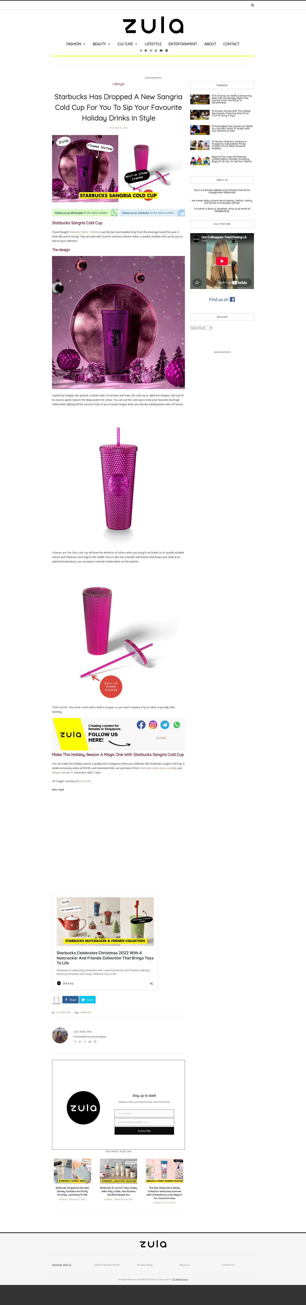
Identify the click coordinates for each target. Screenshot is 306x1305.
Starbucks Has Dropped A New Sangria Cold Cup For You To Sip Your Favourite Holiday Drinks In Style (118, 107)
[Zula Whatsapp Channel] (176, 724)
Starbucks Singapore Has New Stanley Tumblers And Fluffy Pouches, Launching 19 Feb (72, 1191)
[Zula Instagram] (153, 724)
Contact (231, 44)
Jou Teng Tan (63, 1012)
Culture (125, 44)
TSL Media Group (180, 1279)
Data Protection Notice (107, 1264)
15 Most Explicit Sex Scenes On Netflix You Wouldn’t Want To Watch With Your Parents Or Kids (232, 128)
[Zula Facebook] (141, 724)
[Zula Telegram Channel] (165, 724)
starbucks (85, 1012)
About (210, 44)
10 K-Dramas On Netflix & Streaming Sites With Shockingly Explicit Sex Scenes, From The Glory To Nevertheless (232, 99)
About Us (184, 1264)
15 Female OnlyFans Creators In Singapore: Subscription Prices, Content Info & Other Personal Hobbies (229, 145)
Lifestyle (153, 44)
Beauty (99, 44)
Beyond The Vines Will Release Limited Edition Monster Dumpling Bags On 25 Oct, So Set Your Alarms (232, 159)
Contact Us (228, 1264)
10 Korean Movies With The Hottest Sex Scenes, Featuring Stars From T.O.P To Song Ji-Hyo (231, 113)
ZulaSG (161, 738)
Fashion (73, 44)
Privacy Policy (144, 1264)
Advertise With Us (61, 1264)
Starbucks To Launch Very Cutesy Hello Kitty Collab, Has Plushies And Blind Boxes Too (118, 1191)
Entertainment (183, 44)
